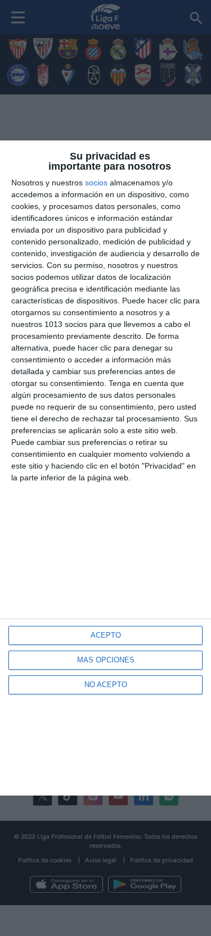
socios (96, 183)
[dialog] (105, 468)
